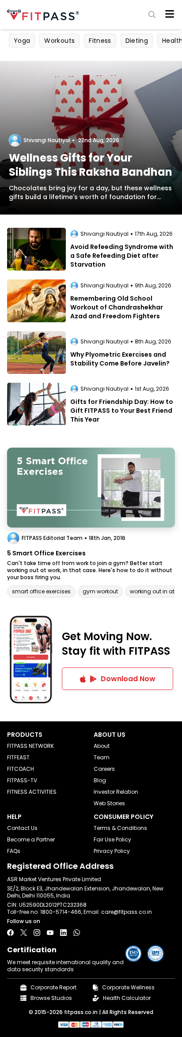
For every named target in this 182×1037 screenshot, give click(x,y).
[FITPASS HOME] (45, 14)
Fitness (100, 40)
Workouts (59, 40)
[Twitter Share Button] (23, 932)
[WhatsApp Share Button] (76, 932)
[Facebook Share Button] (10, 932)
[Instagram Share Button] (37, 932)
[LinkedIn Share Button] (63, 932)
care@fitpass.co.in (126, 912)
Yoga (22, 40)
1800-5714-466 (60, 912)
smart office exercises (41, 591)
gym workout (100, 591)
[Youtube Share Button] (50, 932)
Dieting (136, 40)
